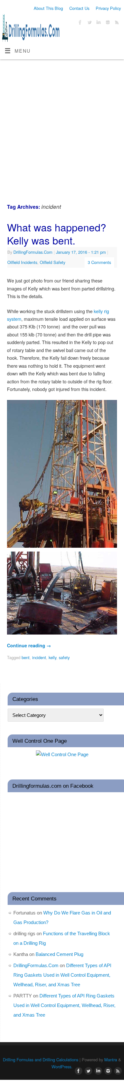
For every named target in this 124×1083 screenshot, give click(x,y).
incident (39, 657)
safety (64, 657)
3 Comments (99, 262)
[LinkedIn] (97, 23)
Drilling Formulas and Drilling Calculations (40, 1060)
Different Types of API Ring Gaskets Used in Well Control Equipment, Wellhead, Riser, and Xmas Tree (62, 975)
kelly (52, 657)
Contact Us (79, 8)
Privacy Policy (108, 8)
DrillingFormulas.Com (32, 252)
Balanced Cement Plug (59, 954)
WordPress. (62, 1067)
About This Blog (48, 8)
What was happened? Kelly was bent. (56, 234)
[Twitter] (88, 23)
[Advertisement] (62, 125)
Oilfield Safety (52, 262)
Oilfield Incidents (22, 262)
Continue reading (29, 645)
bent (26, 657)
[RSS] (116, 23)
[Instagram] (107, 23)
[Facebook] (79, 23)
